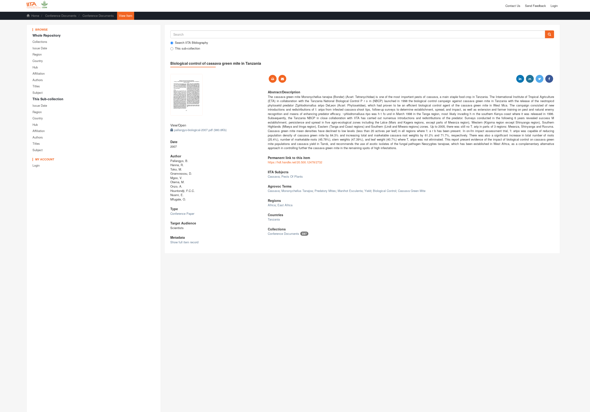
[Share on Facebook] (549, 79)
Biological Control (384, 190)
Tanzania (274, 219)
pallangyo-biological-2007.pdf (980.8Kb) (200, 130)
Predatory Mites (325, 190)
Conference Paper (182, 213)
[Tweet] (539, 79)
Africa (272, 205)
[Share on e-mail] (282, 79)
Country (37, 61)
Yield (367, 190)
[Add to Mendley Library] (530, 79)
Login (36, 165)
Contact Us (512, 5)
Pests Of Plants (292, 176)
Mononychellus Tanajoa (297, 190)
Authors (37, 80)
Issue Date (39, 48)
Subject (37, 92)
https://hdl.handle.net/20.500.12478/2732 (295, 162)
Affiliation (38, 73)
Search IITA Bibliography (191, 43)
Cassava (274, 176)
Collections (39, 41)
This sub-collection (187, 48)
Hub (35, 67)
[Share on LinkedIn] (520, 79)
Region (37, 54)
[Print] (273, 79)
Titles (36, 86)
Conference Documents (61, 15)
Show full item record (184, 242)
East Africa (284, 205)
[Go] (549, 34)
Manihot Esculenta (350, 190)
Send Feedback (535, 5)
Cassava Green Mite (411, 190)
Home (35, 15)
